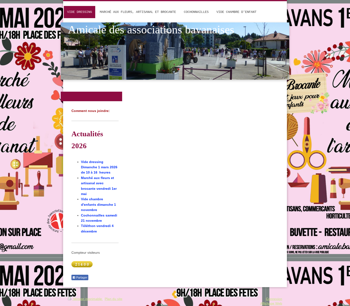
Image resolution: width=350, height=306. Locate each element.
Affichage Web (271, 303)
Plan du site (113, 299)
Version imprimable (87, 299)
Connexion (274, 299)
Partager (81, 277)
